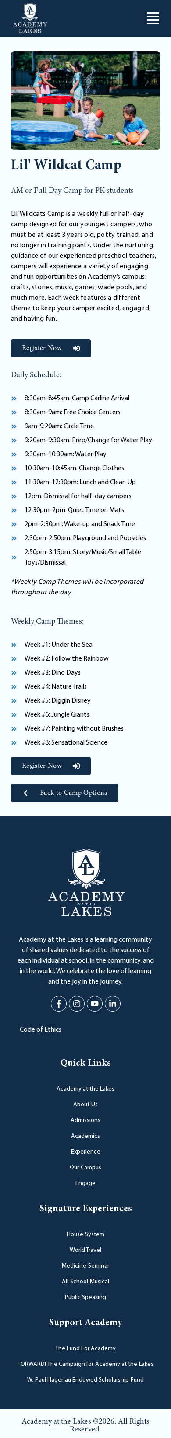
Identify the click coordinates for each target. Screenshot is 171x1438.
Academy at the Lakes (86, 1089)
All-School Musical (85, 1282)
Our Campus (85, 1167)
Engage (85, 1183)
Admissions (85, 1120)
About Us (85, 1105)
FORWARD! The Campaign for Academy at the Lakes (85, 1364)
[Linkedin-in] (113, 1004)
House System (85, 1234)
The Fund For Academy (85, 1348)
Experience (85, 1152)
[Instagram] (77, 1004)
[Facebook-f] (59, 1004)
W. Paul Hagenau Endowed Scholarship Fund (85, 1380)
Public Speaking (85, 1297)
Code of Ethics (40, 1029)
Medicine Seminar (85, 1266)
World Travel (85, 1250)
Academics (85, 1136)
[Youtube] (95, 1004)
